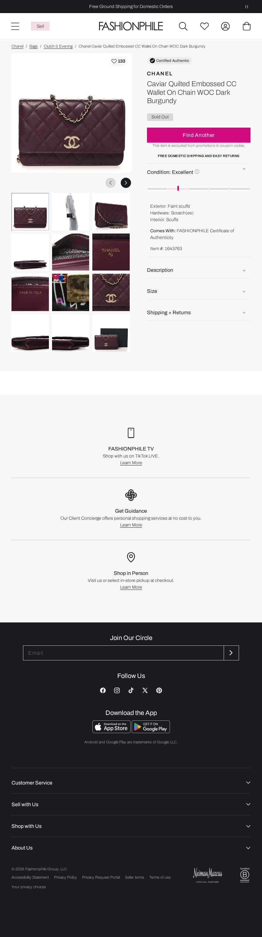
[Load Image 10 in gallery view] (30, 333)
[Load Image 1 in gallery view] (30, 211)
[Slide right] (126, 183)
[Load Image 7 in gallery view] (30, 292)
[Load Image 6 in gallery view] (111, 252)
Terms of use (160, 877)
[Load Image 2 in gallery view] (70, 211)
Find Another (199, 135)
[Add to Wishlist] (118, 61)
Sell (40, 26)
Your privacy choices (29, 887)
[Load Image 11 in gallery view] (70, 333)
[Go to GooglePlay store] (151, 731)
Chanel (17, 46)
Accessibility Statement (30, 877)
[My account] (225, 26)
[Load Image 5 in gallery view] (70, 252)
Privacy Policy (65, 877)
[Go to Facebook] (103, 690)
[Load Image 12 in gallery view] (111, 333)
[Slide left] (110, 183)
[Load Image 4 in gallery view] (30, 252)
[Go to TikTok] (131, 690)
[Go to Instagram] (117, 690)
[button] (183, 26)
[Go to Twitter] (145, 690)
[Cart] (246, 26)
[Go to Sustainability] (244, 875)
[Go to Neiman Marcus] (207, 875)
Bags (33, 46)
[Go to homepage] (130, 26)
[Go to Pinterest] (159, 690)
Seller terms (134, 877)
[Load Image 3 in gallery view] (111, 211)
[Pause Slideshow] (246, 6)
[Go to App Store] (112, 731)
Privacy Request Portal (101, 877)
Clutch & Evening (58, 46)
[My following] (204, 26)
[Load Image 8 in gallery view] (70, 292)
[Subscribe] (231, 652)
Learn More (131, 462)
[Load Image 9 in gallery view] (111, 292)
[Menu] (15, 26)
